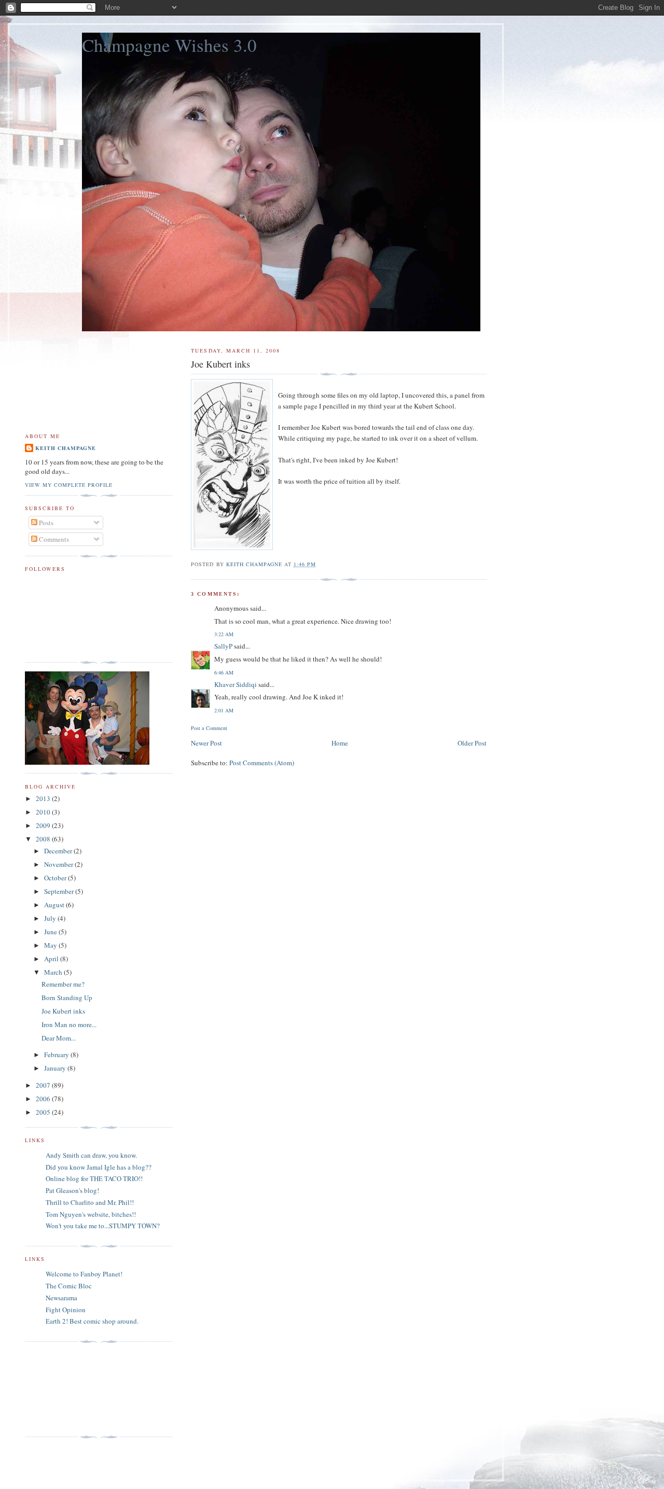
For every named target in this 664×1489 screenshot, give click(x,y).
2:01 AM (223, 710)
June (51, 931)
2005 (44, 1112)
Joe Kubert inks (63, 1011)
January (55, 1068)
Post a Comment (209, 728)
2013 (44, 798)
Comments (53, 539)
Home (339, 743)
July (51, 918)
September (59, 891)
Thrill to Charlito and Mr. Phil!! (90, 1202)
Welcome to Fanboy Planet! (84, 1274)
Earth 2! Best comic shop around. (92, 1321)
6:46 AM (223, 672)
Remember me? (63, 984)
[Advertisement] (71, 1389)
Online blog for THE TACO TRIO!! (94, 1178)
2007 (44, 1085)
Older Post (472, 743)
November (59, 864)
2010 (44, 812)
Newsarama (61, 1297)
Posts (45, 522)
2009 (44, 825)
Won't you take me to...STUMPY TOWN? (103, 1225)
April (52, 958)
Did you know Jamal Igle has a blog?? (98, 1167)
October (56, 877)
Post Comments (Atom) (261, 762)
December (59, 850)
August (55, 904)
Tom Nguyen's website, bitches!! (91, 1214)
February (57, 1054)
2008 (44, 839)
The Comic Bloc (69, 1285)
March (54, 972)
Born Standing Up (67, 997)
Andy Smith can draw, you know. (91, 1155)
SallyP (223, 646)
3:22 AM (223, 634)
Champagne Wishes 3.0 (169, 45)
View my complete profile (69, 484)
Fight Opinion (66, 1309)
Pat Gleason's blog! (72, 1190)
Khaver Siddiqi (235, 684)
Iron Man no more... (69, 1024)
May (51, 945)
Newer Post (206, 743)
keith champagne (65, 448)
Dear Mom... (59, 1038)
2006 (44, 1098)
